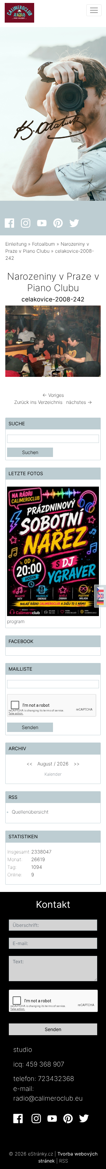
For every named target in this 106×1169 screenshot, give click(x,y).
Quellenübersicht (30, 812)
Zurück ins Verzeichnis (38, 402)
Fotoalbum (43, 244)
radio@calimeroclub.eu (48, 1098)
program (16, 621)
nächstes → (79, 402)
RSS (63, 1161)
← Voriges (53, 395)
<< (29, 764)
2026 (63, 764)
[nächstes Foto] (91, 343)
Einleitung (15, 244)
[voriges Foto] (14, 343)
